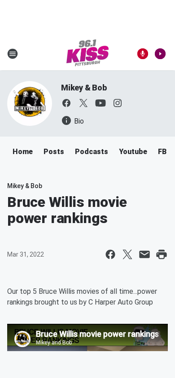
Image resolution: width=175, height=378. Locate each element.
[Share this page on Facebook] (110, 254)
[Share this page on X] (127, 254)
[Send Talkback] (142, 53)
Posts (54, 151)
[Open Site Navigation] (12, 53)
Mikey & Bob (84, 87)
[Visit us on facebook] (66, 103)
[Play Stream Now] (160, 53)
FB (162, 151)
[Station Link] (87, 53)
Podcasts (91, 151)
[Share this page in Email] (144, 254)
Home (23, 151)
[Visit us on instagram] (117, 103)
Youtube (133, 151)
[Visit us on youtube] (100, 103)
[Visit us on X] (83, 103)
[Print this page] (161, 254)
